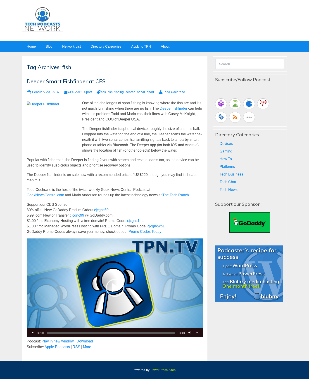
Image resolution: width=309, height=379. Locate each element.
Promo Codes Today (144, 231)
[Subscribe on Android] (235, 103)
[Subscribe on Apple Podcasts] (221, 103)
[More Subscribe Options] (249, 117)
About (165, 46)
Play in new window (58, 341)
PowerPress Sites (163, 370)
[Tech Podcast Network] (42, 19)
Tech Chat (228, 182)
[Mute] (190, 332)
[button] (115, 288)
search (130, 92)
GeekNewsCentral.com (45, 195)
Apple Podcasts (57, 347)
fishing (119, 92)
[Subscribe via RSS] (235, 117)
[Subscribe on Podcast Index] (263, 103)
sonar (141, 92)
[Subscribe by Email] (221, 117)
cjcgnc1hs (135, 221)
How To (226, 159)
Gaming (226, 151)
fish (110, 92)
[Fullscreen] (197, 332)
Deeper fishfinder (173, 108)
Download (84, 341)
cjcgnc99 (77, 215)
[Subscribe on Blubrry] (249, 103)
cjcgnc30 (101, 210)
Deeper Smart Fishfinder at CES (66, 81)
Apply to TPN (141, 46)
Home (31, 46)
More (87, 347)
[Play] (32, 332)
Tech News (229, 190)
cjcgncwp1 (156, 226)
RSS (76, 347)
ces (103, 92)
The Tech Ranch (175, 195)
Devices (226, 144)
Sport (88, 92)
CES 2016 (75, 92)
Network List (71, 46)
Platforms (227, 167)
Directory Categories (106, 46)
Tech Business (231, 174)
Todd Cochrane (174, 92)
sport (150, 92)
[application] (115, 287)
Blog (49, 46)
